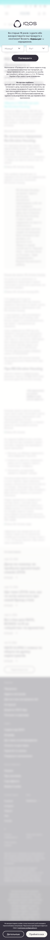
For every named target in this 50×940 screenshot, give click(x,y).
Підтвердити (25, 58)
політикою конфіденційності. (27, 928)
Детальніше (13, 934)
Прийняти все (36, 934)
